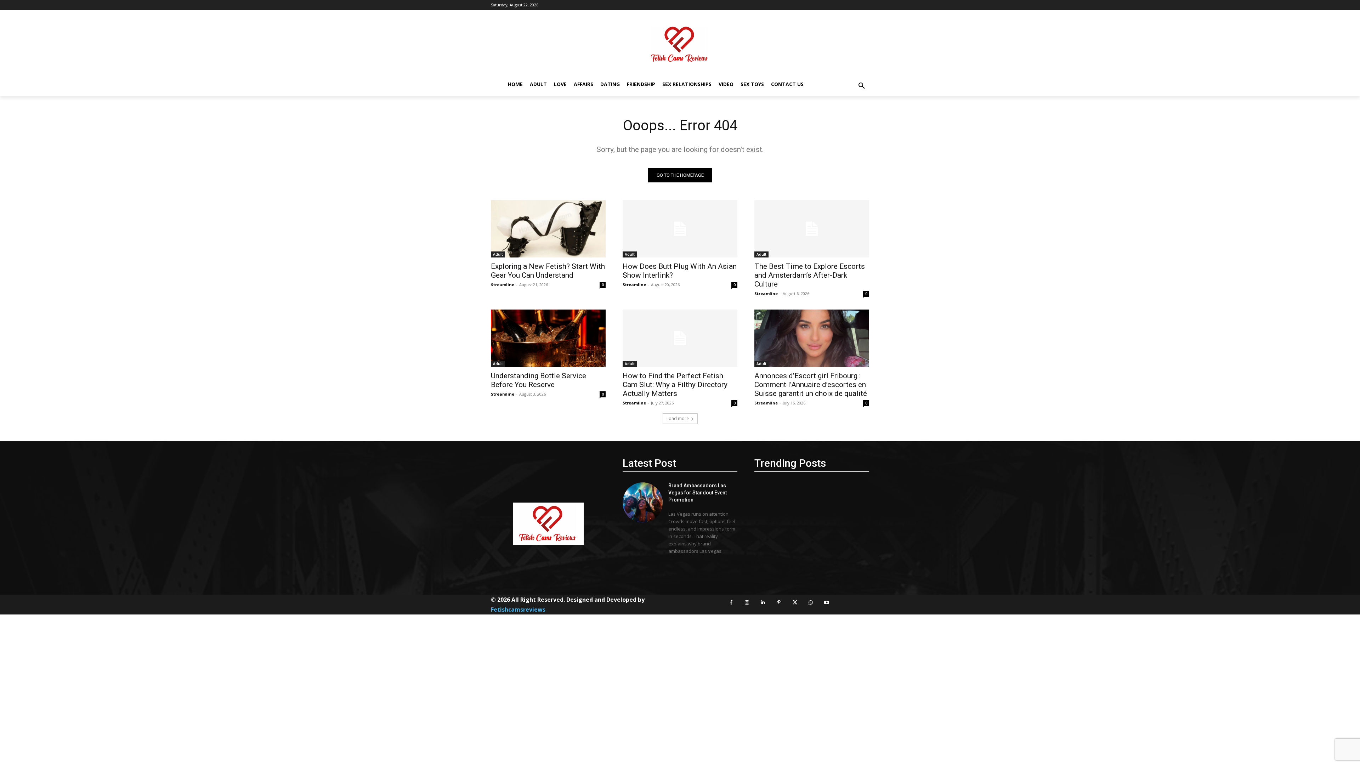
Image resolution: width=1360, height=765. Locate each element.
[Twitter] (795, 602)
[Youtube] (827, 602)
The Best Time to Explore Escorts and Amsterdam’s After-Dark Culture (809, 275)
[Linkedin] (763, 602)
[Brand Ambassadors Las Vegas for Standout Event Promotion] (643, 502)
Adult (498, 254)
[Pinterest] (779, 602)
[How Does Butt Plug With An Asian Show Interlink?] (680, 228)
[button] (861, 86)
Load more (678, 418)
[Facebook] (731, 602)
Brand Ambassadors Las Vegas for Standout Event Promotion (697, 492)
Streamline (502, 284)
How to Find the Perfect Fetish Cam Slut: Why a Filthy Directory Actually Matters (675, 385)
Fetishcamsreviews (518, 609)
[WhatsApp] (811, 602)
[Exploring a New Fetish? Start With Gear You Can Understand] (548, 228)
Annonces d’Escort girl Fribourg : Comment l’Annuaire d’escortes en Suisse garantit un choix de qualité (810, 385)
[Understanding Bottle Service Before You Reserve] (548, 338)
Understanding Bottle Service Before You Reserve (538, 380)
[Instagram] (747, 602)
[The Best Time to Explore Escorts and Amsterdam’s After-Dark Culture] (811, 228)
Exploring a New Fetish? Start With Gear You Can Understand (548, 270)
